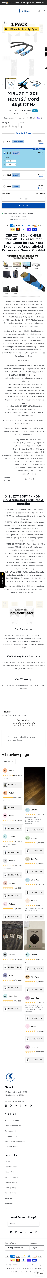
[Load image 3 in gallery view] (35, 83)
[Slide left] (2, 84)
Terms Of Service (11, 1177)
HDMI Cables (19, 423)
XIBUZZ (14, 1265)
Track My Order (11, 1167)
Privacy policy (12, 1268)
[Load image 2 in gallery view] (23, 83)
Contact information (17, 1272)
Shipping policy (37, 1268)
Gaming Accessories (13, 1126)
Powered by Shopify (23, 1265)
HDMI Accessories (12, 1120)
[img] (9, 127)
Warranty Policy (11, 1193)
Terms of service (24, 1268)
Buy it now (23, 205)
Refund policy (36, 1265)
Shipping (16, 114)
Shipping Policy (11, 1188)
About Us (8, 1198)
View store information (18, 219)
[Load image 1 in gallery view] (11, 83)
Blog (6, 1209)
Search (7, 1162)
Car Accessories (11, 1131)
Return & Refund (11, 1182)
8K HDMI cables (28, 428)
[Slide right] (44, 84)
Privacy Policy (10, 1172)
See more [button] (32, 474)
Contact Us (9, 1203)
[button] (2, 10)
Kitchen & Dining (11, 1147)
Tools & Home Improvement (15, 1141)
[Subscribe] (36, 1223)
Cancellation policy (32, 1272)
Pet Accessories (11, 1136)
